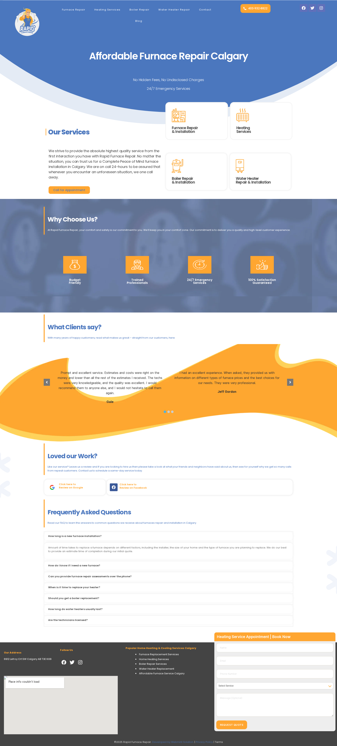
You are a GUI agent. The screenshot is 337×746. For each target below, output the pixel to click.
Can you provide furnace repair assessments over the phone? (90, 576)
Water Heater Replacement (156, 669)
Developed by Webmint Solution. (173, 742)
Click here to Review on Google (71, 485)
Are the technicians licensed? (68, 620)
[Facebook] (64, 662)
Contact (205, 9)
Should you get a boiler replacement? (73, 598)
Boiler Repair (139, 9)
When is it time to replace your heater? (74, 587)
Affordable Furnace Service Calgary (161, 673)
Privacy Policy (204, 742)
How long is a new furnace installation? (75, 536)
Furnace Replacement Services (159, 654)
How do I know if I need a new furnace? (74, 565)
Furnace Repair (73, 9)
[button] (165, 412)
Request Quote (232, 724)
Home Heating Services (154, 659)
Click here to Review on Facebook (133, 486)
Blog (138, 21)
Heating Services (107, 9)
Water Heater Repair (174, 9)
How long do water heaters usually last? (75, 609)
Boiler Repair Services (153, 664)
